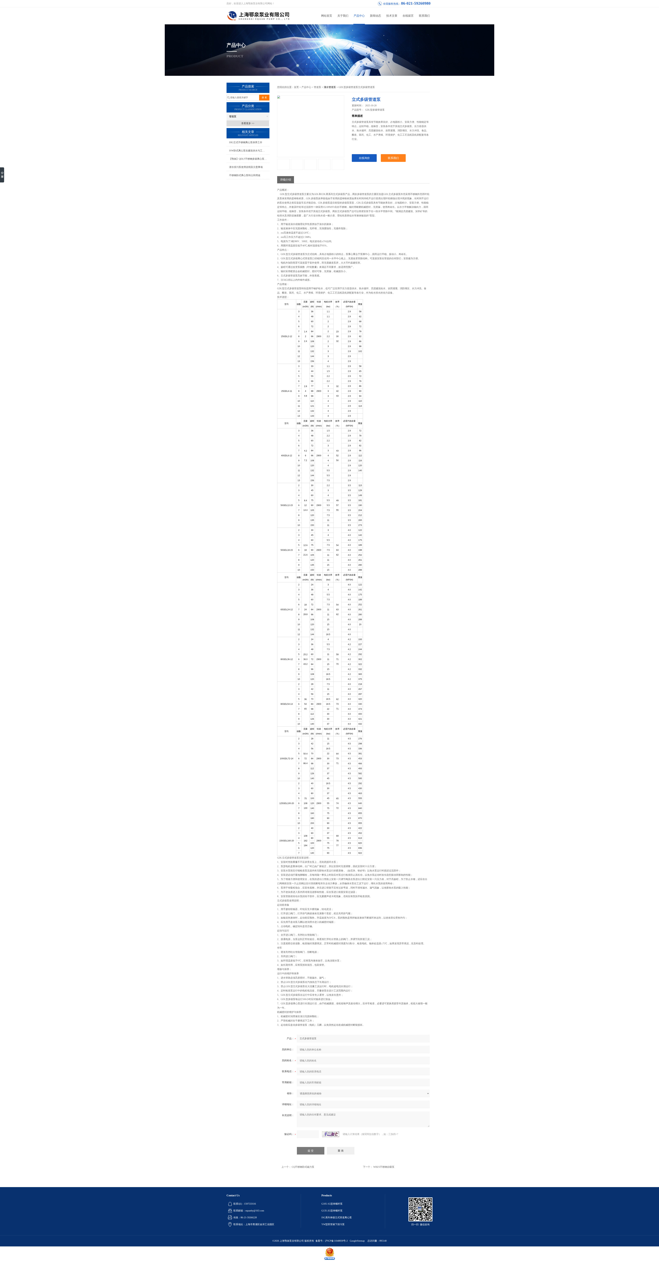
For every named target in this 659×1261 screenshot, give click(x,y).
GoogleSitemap (357, 1241)
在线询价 (364, 158)
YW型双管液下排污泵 (333, 1224)
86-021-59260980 (416, 3)
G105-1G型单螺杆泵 (332, 1204)
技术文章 (391, 15)
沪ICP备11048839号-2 (336, 1241)
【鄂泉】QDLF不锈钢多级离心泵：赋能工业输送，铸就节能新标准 (249, 159)
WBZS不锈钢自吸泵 (383, 1167)
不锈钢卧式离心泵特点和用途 (244, 175)
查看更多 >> (247, 123)
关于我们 (342, 15)
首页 (296, 87)
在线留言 (408, 15)
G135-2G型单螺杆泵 (332, 1210)
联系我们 (424, 15)
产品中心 (359, 15)
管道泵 (232, 116)
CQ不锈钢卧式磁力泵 (303, 1167)
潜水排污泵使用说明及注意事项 (246, 167)
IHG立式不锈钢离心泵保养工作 (245, 142)
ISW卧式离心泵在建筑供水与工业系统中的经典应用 (249, 150)
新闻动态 (375, 15)
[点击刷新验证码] (330, 1134)
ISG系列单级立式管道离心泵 (336, 1217)
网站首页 (326, 15)
